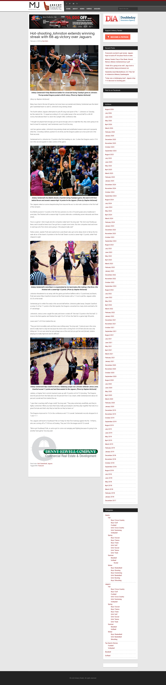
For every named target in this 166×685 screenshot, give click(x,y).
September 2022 (110, 286)
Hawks (107, 515)
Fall (109, 518)
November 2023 (110, 233)
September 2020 (110, 376)
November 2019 (110, 414)
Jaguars (49, 463)
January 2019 (109, 452)
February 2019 (110, 448)
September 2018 (110, 467)
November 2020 (110, 369)
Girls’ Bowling (115, 578)
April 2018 (108, 485)
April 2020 (108, 395)
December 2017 (110, 500)
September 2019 (110, 421)
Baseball (114, 558)
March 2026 (109, 128)
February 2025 (110, 177)
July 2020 (108, 384)
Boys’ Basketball (116, 568)
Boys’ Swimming (116, 573)
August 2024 (109, 200)
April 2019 (108, 440)
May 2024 (108, 211)
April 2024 (108, 215)
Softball (113, 560)
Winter (110, 565)
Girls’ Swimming (116, 530)
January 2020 (109, 406)
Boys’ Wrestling (116, 580)
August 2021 (109, 335)
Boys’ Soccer (115, 538)
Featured (41, 465)
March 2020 (109, 399)
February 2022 (110, 312)
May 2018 (108, 482)
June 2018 (108, 478)
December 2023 (110, 230)
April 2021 (108, 350)
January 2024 (109, 226)
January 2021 (109, 361)
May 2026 (108, 121)
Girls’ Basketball (116, 575)
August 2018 (109, 470)
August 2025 (109, 154)
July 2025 (108, 158)
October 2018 (109, 463)
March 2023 (109, 264)
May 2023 (108, 256)
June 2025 (108, 162)
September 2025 (110, 151)
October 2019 (109, 418)
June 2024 (108, 207)
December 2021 (110, 320)
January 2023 (109, 271)
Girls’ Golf (114, 545)
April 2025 (108, 170)
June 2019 (108, 433)
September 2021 (110, 331)
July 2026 (108, 113)
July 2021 (108, 339)
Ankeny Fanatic (53, 6)
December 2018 (110, 455)
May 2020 (108, 391)
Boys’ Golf (114, 523)
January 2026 (109, 136)
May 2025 (108, 166)
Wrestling (114, 639)
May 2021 (108, 346)
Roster (116, 563)
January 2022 (109, 316)
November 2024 (110, 188)
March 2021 (109, 354)
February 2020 (110, 403)
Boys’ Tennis (115, 540)
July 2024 (108, 203)
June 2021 (108, 343)
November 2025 (110, 143)
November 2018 (110, 459)
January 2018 (109, 497)
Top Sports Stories (111, 643)
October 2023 (109, 237)
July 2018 (108, 474)
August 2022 (109, 290)
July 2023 (108, 248)
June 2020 (108, 388)
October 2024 (109, 192)
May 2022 (108, 301)
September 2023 (110, 241)
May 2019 (108, 437)
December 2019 (110, 410)
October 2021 (109, 327)
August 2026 (109, 109)
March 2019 (109, 444)
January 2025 (109, 181)
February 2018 (110, 493)
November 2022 (110, 279)
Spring (110, 535)
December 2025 (110, 139)
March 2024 (109, 218)
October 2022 (109, 282)
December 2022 (110, 275)
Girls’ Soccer (115, 548)
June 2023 (108, 252)
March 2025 (109, 173)
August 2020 (109, 380)
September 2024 (110, 196)
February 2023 (110, 267)
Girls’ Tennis (115, 550)
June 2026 (108, 117)
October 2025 (109, 147)
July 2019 (108, 429)
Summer (111, 555)
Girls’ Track (114, 553)
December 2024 (110, 185)
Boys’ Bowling (115, 570)
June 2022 (108, 297)
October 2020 (109, 373)
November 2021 (110, 324)
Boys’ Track (115, 543)
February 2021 (110, 358)
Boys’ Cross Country (117, 520)
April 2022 (108, 305)
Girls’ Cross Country (117, 528)
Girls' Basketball (42, 463)
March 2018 (109, 489)
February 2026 (110, 132)
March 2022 (109, 309)
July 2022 (108, 294)
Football (113, 525)
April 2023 (108, 260)
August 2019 (109, 425)
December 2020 (110, 365)
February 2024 (110, 222)
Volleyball (114, 533)
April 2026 (108, 124)
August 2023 (109, 245)
